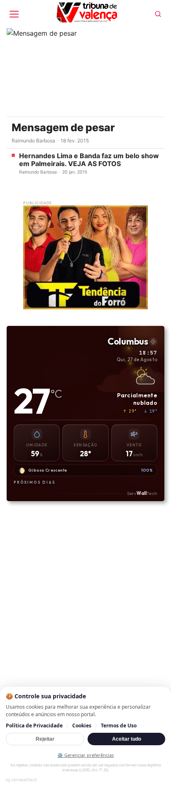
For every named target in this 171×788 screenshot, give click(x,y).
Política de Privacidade (34, 725)
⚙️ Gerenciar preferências (85, 755)
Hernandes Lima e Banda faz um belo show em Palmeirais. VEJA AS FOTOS (89, 160)
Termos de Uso (119, 725)
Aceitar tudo (126, 739)
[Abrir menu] (14, 14)
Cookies (81, 725)
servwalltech (24, 780)
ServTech (142, 493)
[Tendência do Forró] (85, 257)
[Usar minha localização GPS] (153, 342)
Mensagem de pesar (63, 127)
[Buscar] (157, 13)
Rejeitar (45, 739)
